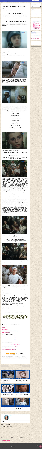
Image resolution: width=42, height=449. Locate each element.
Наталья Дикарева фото (16, 357)
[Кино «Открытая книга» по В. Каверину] (22, 388)
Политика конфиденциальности (35, 35)
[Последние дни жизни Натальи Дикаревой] (8, 374)
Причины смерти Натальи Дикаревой (9, 349)
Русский (34, 0)
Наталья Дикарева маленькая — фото (22, 380)
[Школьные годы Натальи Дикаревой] (8, 388)
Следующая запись (26, 366)
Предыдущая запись (4, 366)
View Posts (3, 421)
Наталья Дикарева (10, 356)
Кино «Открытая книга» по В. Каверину (22, 394)
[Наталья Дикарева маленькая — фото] (22, 374)
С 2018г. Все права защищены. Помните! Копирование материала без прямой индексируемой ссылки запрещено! (11, 446)
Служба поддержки (33, 33)
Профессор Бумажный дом (36, 21)
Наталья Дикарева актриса (17, 356)
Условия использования (35, 38)
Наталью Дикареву (5, 356)
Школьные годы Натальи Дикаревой (7, 394)
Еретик (34, 22)
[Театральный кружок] (8, 402)
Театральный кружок (4, 407)
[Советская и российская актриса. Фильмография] (22, 402)
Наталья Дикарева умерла (7, 347)
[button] (1, 1)
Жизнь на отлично (7, 1)
